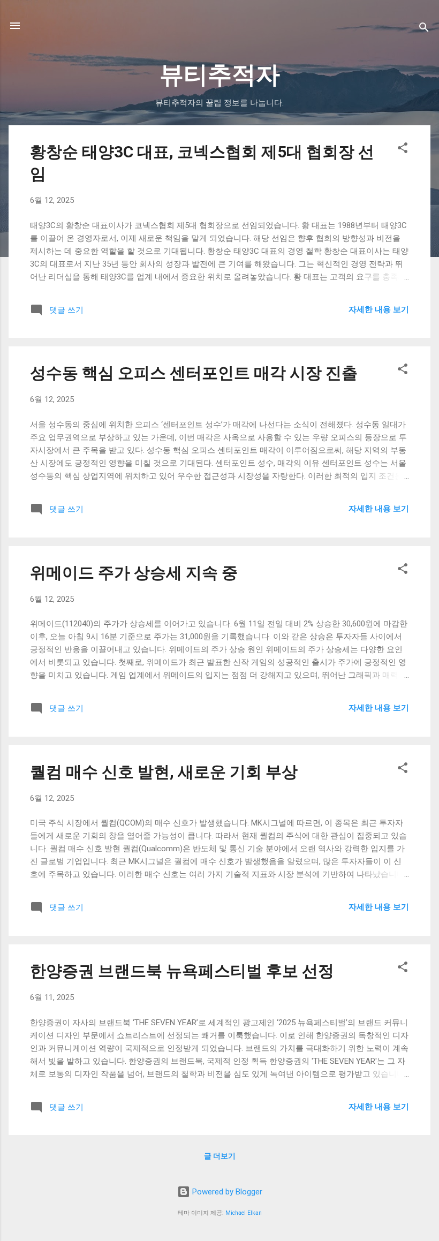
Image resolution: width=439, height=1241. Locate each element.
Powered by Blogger (226, 1192)
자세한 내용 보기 (379, 309)
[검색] (424, 29)
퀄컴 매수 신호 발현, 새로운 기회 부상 (164, 771)
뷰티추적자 (220, 74)
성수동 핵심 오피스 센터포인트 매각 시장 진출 (194, 373)
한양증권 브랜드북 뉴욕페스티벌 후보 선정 (182, 971)
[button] (402, 149)
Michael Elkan (243, 1212)
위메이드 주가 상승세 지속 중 (134, 572)
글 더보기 (220, 1156)
